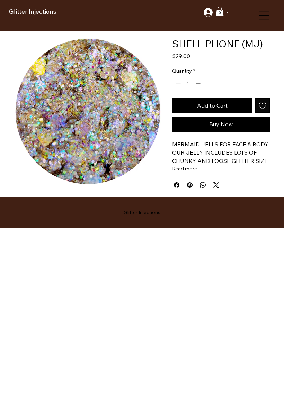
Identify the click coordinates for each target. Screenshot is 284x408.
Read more (184, 169)
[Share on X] (216, 185)
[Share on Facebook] (176, 185)
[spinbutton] (188, 83)
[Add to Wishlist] (262, 105)
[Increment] (198, 83)
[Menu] (264, 15)
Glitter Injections (32, 12)
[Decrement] (177, 83)
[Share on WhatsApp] (203, 185)
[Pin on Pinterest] (190, 185)
